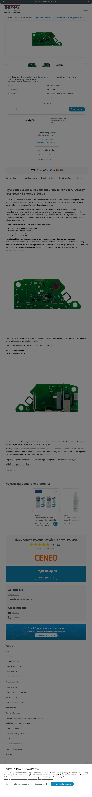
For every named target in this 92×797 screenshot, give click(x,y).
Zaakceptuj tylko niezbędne (17, 784)
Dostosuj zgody (41, 784)
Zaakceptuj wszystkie (62, 784)
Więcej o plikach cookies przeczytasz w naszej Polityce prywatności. (28, 779)
